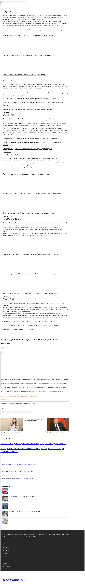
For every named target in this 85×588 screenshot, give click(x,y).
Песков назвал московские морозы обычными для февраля (24, 75)
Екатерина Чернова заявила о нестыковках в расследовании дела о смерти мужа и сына (35, 193)
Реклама (5, 563)
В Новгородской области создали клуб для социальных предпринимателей (30, 293)
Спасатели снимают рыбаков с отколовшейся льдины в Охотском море (29, 213)
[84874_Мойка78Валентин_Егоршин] (13, 71)
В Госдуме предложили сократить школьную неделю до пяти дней (27, 109)
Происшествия (7, 152)
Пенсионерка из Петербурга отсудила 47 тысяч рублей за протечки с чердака (31, 325)
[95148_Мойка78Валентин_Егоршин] (13, 209)
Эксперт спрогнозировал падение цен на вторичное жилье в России (28, 36)
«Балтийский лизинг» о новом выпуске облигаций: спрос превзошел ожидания (20, 474)
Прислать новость (7, 566)
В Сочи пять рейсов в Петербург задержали (19, 329)
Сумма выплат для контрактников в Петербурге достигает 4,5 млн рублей (30, 99)
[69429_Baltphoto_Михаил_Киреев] (13, 251)
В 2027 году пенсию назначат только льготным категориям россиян (17, 478)
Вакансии (5, 564)
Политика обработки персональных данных (14, 579)
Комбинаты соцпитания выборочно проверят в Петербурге (18, 396)
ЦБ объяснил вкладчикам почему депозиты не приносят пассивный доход (30, 321)
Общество (6, 112)
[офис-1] (13, 290)
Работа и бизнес (8, 216)
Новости (6, 78)
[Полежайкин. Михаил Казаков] (13, 51)
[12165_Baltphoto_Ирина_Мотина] (13, 270)
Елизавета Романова (4, 347)
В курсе (5, 8)
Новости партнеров (34, 486)
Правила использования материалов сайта (14, 580)
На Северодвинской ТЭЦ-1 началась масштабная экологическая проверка (30, 274)
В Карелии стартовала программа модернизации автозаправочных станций (30, 254)
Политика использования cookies (11, 578)
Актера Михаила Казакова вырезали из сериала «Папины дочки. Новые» (29, 55)
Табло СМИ (6, 296)
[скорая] (13, 190)
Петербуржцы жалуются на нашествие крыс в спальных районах (26, 174)
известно (8, 403)
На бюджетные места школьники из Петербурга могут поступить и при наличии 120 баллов (23, 467)
